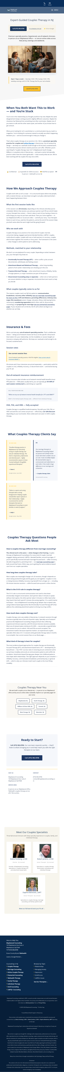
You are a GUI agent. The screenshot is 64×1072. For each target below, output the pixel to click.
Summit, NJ (42, 706)
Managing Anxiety (40, 969)
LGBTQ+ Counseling (14, 990)
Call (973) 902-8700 (18, 28)
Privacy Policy (42, 1003)
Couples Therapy (13, 966)
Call (44, 4)
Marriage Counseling (14, 969)
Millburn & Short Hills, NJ (25, 706)
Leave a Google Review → (14, 957)
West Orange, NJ (25, 712)
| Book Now (55, 4)
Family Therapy (13, 981)
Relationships (39, 966)
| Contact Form (49, 4)
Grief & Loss (39, 975)
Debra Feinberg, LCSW (21, 1019)
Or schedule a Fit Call (35, 28)
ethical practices (30, 1003)
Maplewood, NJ (23, 701)
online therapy (29, 143)
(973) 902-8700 (37, 777)
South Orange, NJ (39, 701)
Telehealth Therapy (14, 978)
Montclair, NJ (40, 712)
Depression (38, 972)
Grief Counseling (13, 987)
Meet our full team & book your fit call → (32, 909)
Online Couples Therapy (15, 972)
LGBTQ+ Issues (39, 978)
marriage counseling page (45, 562)
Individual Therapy (14, 984)
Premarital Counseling (15, 975)
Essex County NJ (11, 953)
